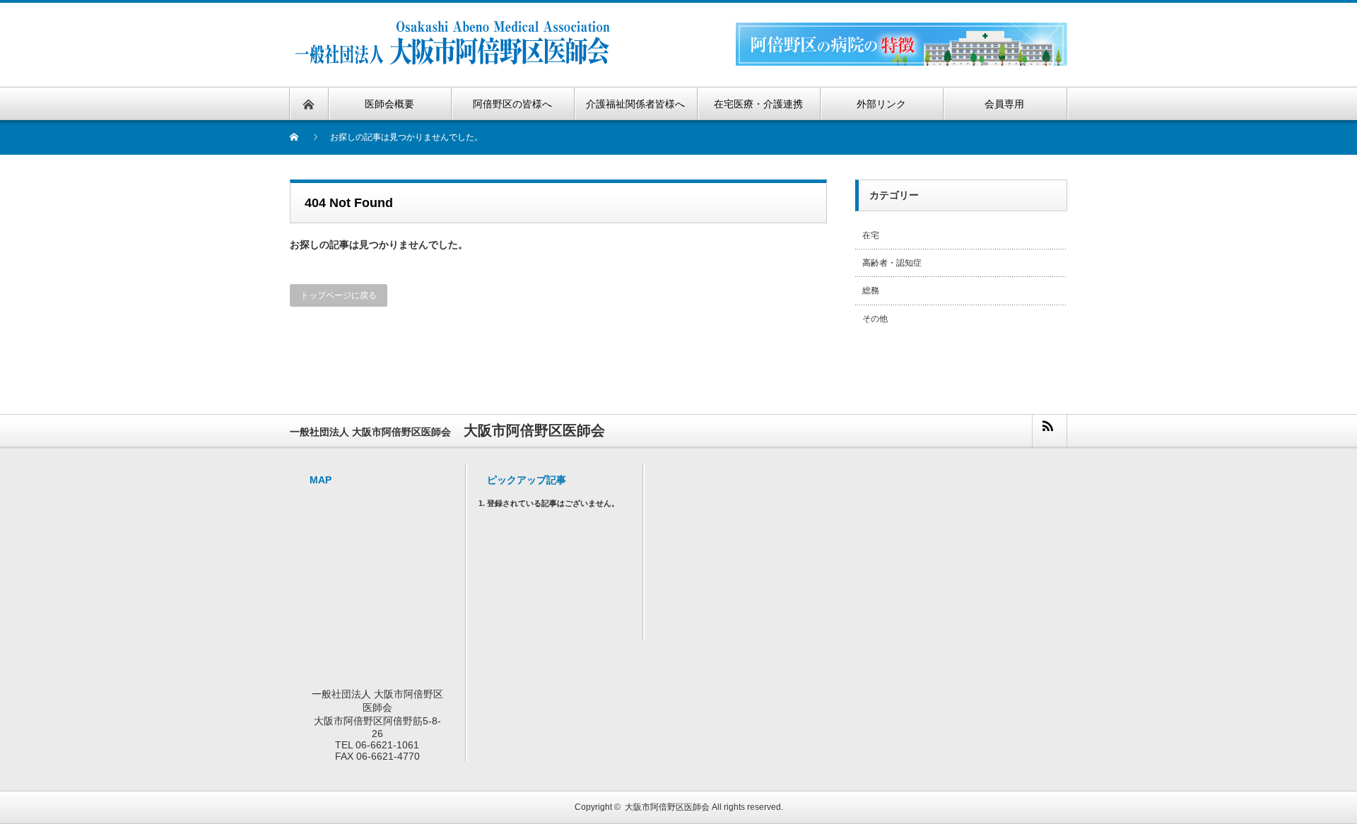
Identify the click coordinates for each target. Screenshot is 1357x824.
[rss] (1049, 431)
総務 (870, 290)
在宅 (870, 235)
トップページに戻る (338, 295)
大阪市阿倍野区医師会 (667, 807)
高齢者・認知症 (892, 263)
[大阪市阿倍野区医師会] (455, 26)
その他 (875, 319)
